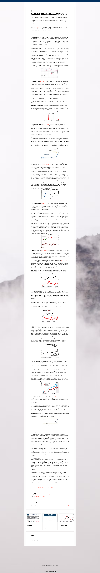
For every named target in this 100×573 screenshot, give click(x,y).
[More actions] (68, 11)
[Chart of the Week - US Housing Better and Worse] (66, 518)
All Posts (27, 3)
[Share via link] (38, 502)
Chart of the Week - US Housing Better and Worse (66, 524)
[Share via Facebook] (31, 502)
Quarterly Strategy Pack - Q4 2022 (50, 524)
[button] (73, 3)
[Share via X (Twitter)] (33, 502)
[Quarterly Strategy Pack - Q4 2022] (50, 518)
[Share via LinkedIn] (36, 502)
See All (73, 511)
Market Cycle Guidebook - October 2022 (31, 524)
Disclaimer (50, 567)
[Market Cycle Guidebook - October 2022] (33, 518)
